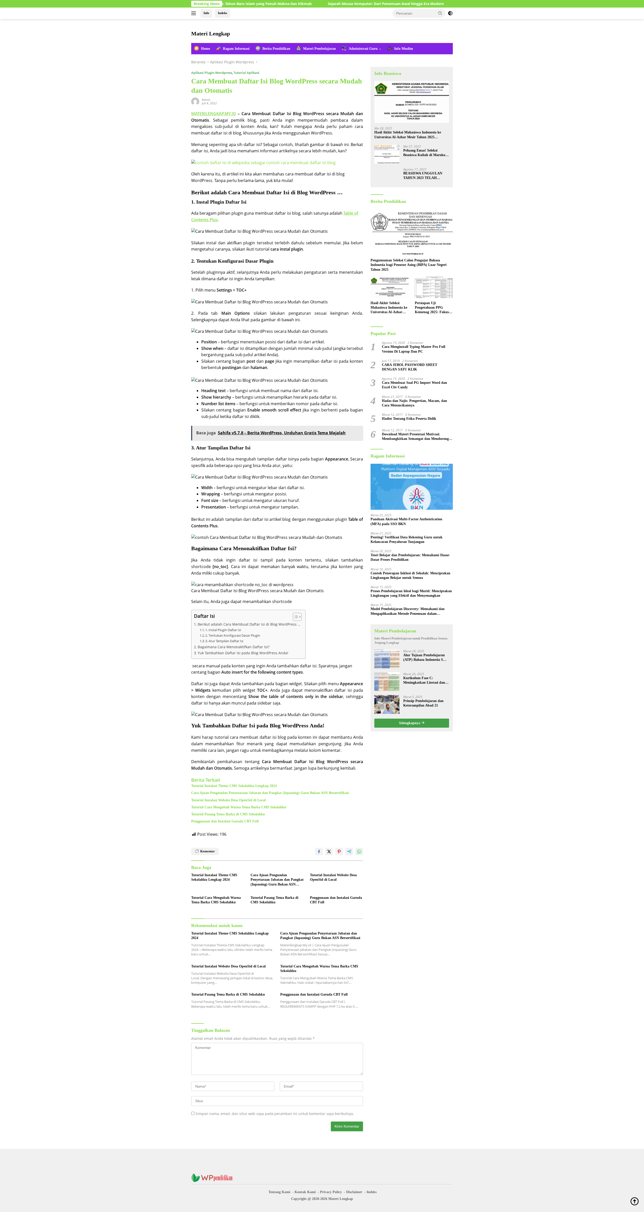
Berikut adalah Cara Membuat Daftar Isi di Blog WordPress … (249, 624)
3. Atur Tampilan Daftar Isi (224, 641)
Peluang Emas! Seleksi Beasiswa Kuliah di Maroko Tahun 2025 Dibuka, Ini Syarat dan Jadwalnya (424, 152)
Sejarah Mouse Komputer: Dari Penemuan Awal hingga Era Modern (338, 4)
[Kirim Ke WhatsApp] (359, 851)
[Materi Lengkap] (213, 1177)
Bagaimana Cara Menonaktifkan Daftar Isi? (233, 646)
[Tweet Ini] (329, 851)
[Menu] (194, 13)
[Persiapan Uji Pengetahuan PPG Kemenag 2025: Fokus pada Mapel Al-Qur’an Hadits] (434, 287)
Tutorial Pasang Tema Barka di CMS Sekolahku (228, 814)
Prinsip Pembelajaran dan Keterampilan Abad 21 (423, 703)
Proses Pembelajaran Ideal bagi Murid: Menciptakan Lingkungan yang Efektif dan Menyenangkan (411, 593)
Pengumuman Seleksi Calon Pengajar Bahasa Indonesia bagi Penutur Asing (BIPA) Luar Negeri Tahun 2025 (409, 264)
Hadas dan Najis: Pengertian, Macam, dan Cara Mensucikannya (414, 403)
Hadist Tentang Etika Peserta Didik (409, 419)
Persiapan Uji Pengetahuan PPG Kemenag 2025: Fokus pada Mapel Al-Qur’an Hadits (432, 307)
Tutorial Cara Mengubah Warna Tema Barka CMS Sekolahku (238, 807)
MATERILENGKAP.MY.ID (213, 113)
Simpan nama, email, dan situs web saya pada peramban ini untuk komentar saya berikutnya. (274, 1113)
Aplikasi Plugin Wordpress (211, 72)
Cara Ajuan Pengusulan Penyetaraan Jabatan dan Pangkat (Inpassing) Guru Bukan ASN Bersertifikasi (270, 793)
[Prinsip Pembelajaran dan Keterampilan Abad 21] (386, 704)
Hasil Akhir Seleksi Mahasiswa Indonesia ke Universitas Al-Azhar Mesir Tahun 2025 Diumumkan (407, 134)
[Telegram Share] (349, 851)
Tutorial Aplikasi (246, 72)
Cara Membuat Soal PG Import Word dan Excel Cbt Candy (414, 385)
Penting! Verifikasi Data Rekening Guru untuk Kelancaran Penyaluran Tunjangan (406, 539)
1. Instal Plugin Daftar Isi (223, 630)
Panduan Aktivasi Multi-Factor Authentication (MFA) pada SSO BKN (406, 521)
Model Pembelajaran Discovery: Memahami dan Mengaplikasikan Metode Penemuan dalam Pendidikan (408, 611)
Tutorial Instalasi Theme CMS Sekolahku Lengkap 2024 (234, 786)
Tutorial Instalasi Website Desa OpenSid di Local (228, 800)
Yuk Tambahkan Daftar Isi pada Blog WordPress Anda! (243, 652)
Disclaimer (354, 1192)
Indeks (222, 13)
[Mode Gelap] (450, 13)
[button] (440, 13)
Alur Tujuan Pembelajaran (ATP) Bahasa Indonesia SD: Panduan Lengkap (425, 657)
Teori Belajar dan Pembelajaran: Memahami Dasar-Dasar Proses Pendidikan (410, 557)
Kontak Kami (305, 1192)
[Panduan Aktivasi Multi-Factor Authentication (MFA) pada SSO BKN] (412, 486)
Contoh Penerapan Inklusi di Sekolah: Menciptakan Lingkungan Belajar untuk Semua (410, 575)
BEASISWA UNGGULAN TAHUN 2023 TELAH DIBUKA (422, 175)
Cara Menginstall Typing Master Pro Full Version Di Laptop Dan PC (413, 349)
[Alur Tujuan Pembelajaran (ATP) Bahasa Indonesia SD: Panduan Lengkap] (386, 658)
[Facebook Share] (319, 851)
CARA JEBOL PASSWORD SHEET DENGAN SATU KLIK (409, 367)
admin (206, 100)
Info (206, 13)
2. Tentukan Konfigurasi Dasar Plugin (232, 635)
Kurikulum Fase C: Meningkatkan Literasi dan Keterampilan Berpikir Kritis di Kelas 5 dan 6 (425, 680)
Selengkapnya (410, 723)
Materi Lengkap (210, 33)
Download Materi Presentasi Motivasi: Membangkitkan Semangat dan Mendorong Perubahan (415, 436)
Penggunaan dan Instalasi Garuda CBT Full (225, 821)
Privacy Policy (331, 1192)
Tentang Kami (279, 1192)
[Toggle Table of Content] (294, 617)
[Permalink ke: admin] (195, 101)
